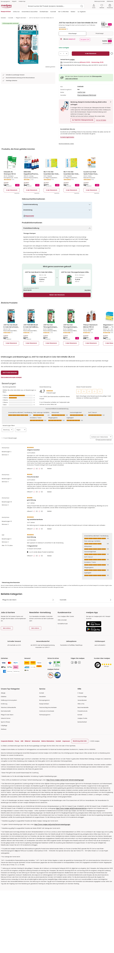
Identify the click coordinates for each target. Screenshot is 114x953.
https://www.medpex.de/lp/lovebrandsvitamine (71, 808)
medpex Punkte (82, 718)
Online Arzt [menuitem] (16, 12)
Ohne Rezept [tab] (72, 33)
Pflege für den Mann (21, 18)
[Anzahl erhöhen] (66, 54)
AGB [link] (22, 741)
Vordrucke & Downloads (46, 711)
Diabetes (3, 696)
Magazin (14, 1)
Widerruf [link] (27, 741)
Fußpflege (4, 725)
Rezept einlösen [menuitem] (6, 11)
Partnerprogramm (44, 715)
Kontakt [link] (80, 715)
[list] (28, 44)
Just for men (81, 92)
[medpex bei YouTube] (79, 662)
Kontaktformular (63, 624)
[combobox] (55, 6)
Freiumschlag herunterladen (48, 707)
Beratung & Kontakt (99, 1)
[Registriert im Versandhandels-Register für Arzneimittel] (57, 664)
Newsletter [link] (42, 696)
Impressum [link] (66, 741)
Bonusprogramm (44, 700)
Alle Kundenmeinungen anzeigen (11, 377)
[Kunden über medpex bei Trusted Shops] (103, 665)
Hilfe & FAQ (81, 704)
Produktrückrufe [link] (82, 711)
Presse (17, 741)
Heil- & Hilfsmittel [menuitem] (63, 12)
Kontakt (41, 693)
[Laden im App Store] (99, 623)
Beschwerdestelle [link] (83, 707)
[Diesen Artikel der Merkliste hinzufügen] (111, 53)
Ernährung (4, 704)
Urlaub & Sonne (5, 718)
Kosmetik (10, 18)
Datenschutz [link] (36, 741)
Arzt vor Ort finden (101, 120)
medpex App (22, 1)
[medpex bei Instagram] (75, 662)
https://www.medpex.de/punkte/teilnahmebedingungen (52, 824)
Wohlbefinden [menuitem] (44, 12)
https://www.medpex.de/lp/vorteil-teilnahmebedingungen (65, 780)
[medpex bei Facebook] (72, 662)
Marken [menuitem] (73, 12)
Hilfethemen (110, 1)
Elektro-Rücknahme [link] (47, 741)
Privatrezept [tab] (99, 33)
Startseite (3, 18)
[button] (83, 120)
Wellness (3, 729)
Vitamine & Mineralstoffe (8, 707)
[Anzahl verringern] (61, 54)
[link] (50, 675)
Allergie (3, 693)
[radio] (61, 39)
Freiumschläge (82, 696)
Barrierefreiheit (82, 722)
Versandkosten (82, 700)
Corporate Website (7, 741)
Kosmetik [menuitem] (53, 12)
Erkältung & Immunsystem (9, 700)
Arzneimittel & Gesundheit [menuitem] (29, 12)
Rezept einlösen (44, 704)
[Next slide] (110, 327)
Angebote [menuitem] (83, 12)
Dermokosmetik (6, 711)
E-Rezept (80, 693)
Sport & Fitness (5, 722)
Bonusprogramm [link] (5, 1)
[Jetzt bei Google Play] (99, 629)
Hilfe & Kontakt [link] (62, 620)
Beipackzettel (29, 216)
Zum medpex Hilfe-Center (66, 616)
